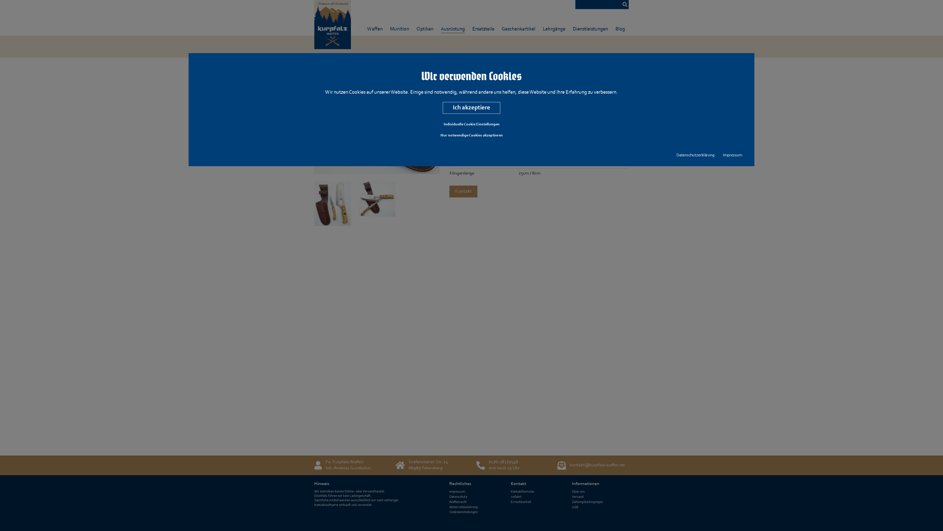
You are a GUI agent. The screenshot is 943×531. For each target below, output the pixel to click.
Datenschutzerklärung (696, 155)
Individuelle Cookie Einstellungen (471, 124)
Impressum (732, 155)
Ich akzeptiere (471, 108)
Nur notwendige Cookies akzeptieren (472, 135)
